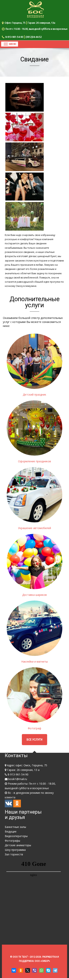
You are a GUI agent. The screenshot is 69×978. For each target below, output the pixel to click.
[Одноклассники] (21, 970)
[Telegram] (55, 970)
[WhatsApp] (41, 970)
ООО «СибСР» (42, 961)
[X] (28, 970)
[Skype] (48, 970)
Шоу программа (15, 850)
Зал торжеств (14, 854)
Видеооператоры (16, 836)
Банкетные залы (15, 827)
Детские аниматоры (18, 845)
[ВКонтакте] (14, 970)
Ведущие (10, 831)
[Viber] (34, 970)
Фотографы (12, 840)
